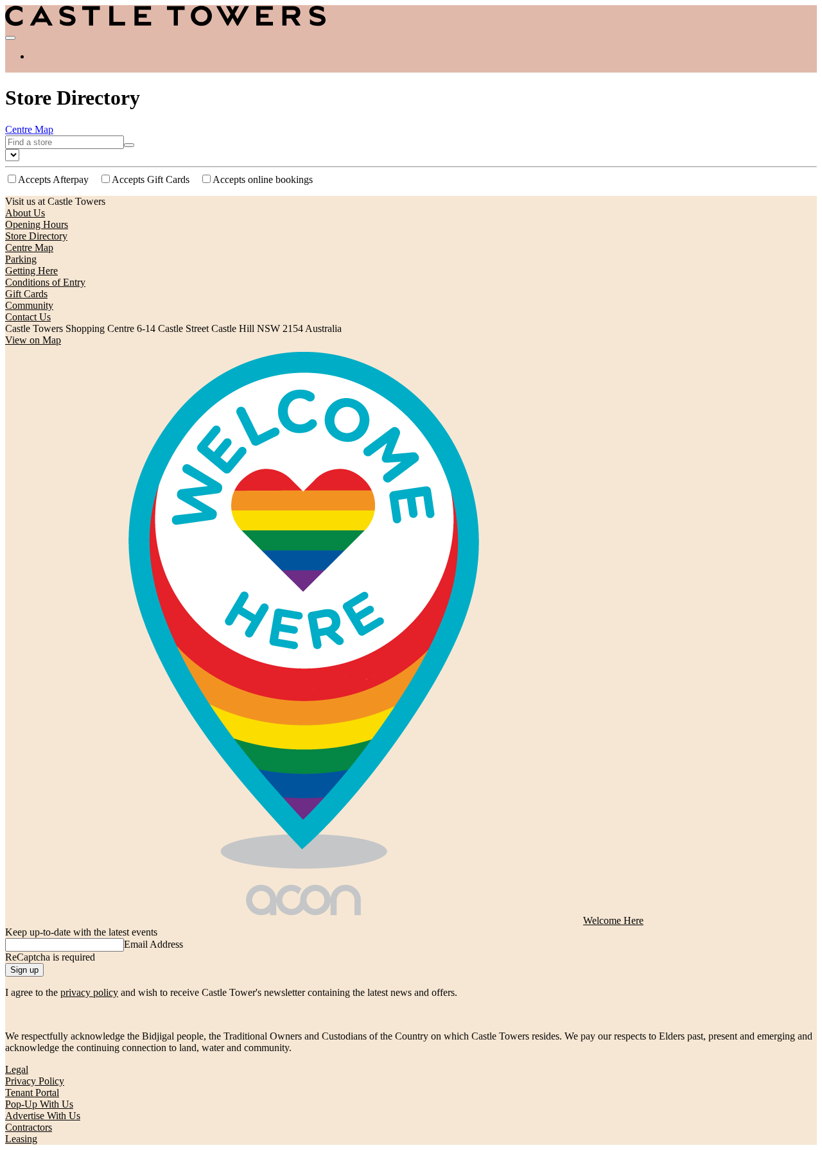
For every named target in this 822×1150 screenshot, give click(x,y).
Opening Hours (36, 224)
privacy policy (89, 992)
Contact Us (28, 316)
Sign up (24, 970)
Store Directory (36, 236)
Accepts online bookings (263, 179)
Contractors (28, 1127)
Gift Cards (26, 293)
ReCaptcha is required (50, 957)
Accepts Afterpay (53, 179)
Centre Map (29, 129)
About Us (25, 212)
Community (29, 305)
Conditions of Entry (45, 282)
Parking (21, 259)
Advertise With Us (42, 1115)
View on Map (33, 340)
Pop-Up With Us (39, 1104)
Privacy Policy (34, 1081)
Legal (16, 1069)
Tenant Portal (32, 1092)
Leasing (21, 1138)
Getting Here (31, 270)
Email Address (153, 944)
